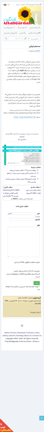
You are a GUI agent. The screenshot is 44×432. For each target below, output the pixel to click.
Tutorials (29, 332)
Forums (13, 332)
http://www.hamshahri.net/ (24, 117)
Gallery (5, 335)
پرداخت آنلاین (33, 33)
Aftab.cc (36, 341)
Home (6, 332)
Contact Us (37, 335)
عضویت (22, 4)
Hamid (22, 137)
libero (38, 50)
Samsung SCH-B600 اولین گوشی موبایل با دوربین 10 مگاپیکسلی (11, 193)
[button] (4, 4)
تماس (21, 33)
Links (37, 332)
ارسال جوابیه (35, 312)
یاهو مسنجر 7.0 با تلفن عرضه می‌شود (23, 170)
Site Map (19, 335)
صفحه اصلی (34, 27)
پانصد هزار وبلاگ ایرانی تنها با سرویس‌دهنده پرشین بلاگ (20, 180)
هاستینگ (21, 27)
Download (21, 332)
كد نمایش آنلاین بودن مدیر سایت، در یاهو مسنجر (21, 175)
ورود (17, 4)
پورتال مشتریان (9, 33)
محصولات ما (8, 27)
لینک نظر (22, 297)
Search (12, 335)
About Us (27, 335)
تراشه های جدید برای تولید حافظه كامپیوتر (33, 192)
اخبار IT (21, 139)
